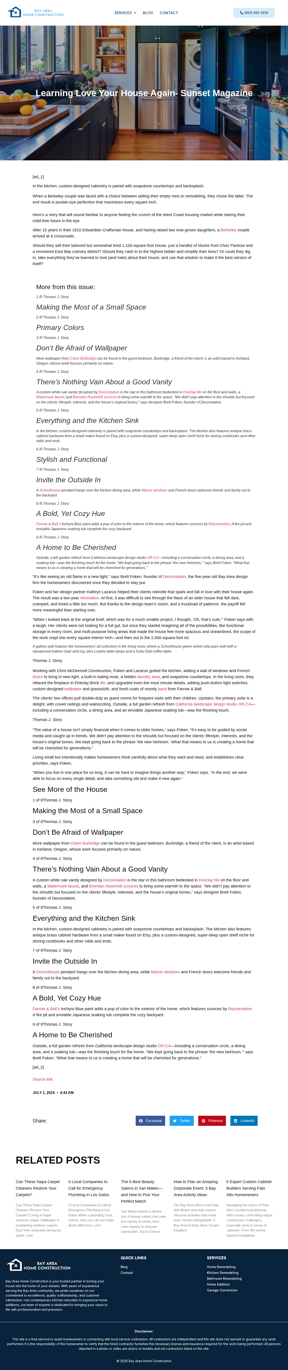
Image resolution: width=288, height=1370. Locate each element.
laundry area (148, 677)
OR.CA (153, 558)
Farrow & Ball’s (48, 524)
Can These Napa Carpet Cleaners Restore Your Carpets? (38, 1188)
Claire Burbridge (83, 358)
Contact (169, 13)
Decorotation (109, 392)
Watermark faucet (50, 397)
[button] (125, 13)
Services (123, 13)
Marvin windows (154, 490)
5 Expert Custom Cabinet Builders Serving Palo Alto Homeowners (249, 1188)
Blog (148, 13)
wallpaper (73, 689)
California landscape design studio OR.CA (213, 704)
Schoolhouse (50, 490)
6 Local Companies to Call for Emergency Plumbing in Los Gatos (88, 1188)
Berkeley (228, 230)
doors (38, 677)
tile (102, 683)
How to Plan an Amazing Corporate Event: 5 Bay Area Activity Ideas (196, 1188)
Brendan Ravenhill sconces (95, 397)
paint (162, 689)
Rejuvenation (219, 524)
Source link (43, 1079)
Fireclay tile (192, 392)
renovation (89, 598)
